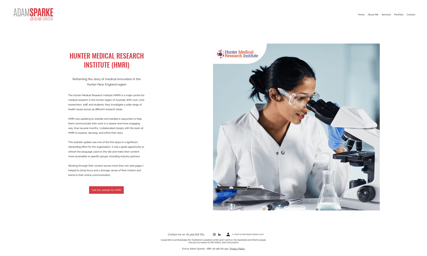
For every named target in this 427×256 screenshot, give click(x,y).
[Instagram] (214, 234)
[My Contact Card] (228, 234)
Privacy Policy (237, 248)
